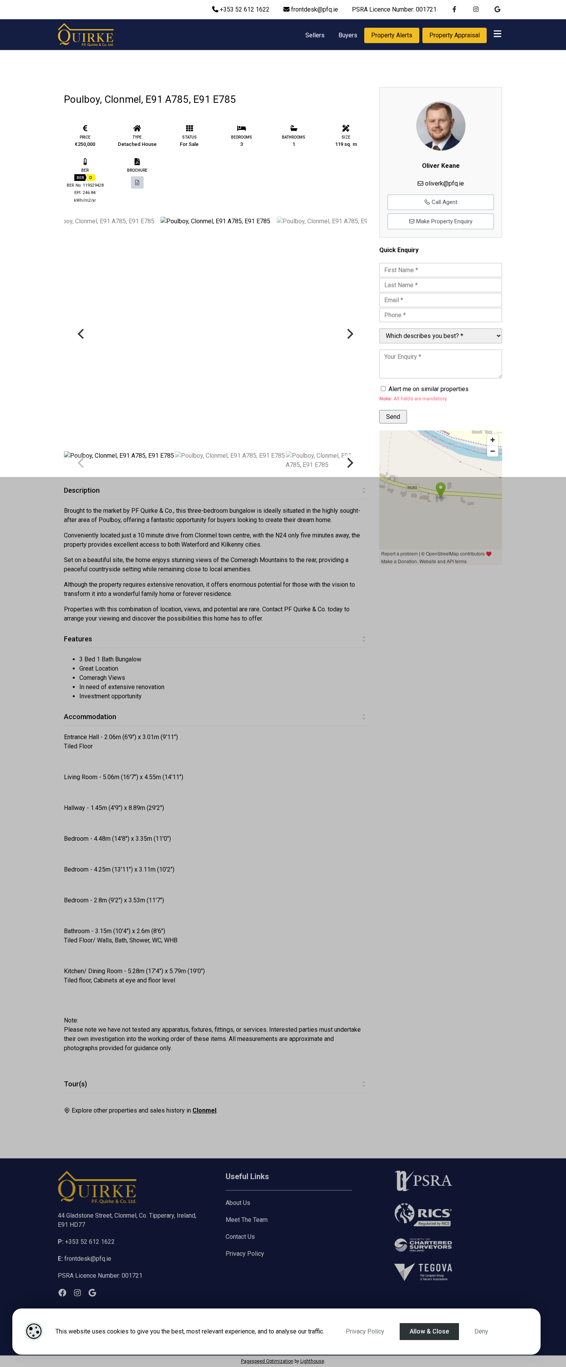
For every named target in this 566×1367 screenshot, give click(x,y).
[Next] (349, 333)
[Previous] (81, 333)
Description (82, 490)
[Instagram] (77, 1292)
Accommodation (90, 717)
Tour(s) (75, 1084)
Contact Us (240, 1236)
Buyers (347, 35)
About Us (238, 1202)
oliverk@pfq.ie (444, 183)
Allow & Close (429, 1331)
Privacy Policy (365, 1331)
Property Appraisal (454, 35)
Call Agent (443, 202)
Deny (481, 1331)
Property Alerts (391, 35)
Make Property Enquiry (443, 221)
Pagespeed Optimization (267, 1361)
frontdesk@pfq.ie (314, 9)
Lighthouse (312, 1361)
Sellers (315, 35)
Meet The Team (247, 1219)
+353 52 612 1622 (244, 9)
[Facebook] (62, 1292)
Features (78, 639)
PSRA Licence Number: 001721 (394, 9)
